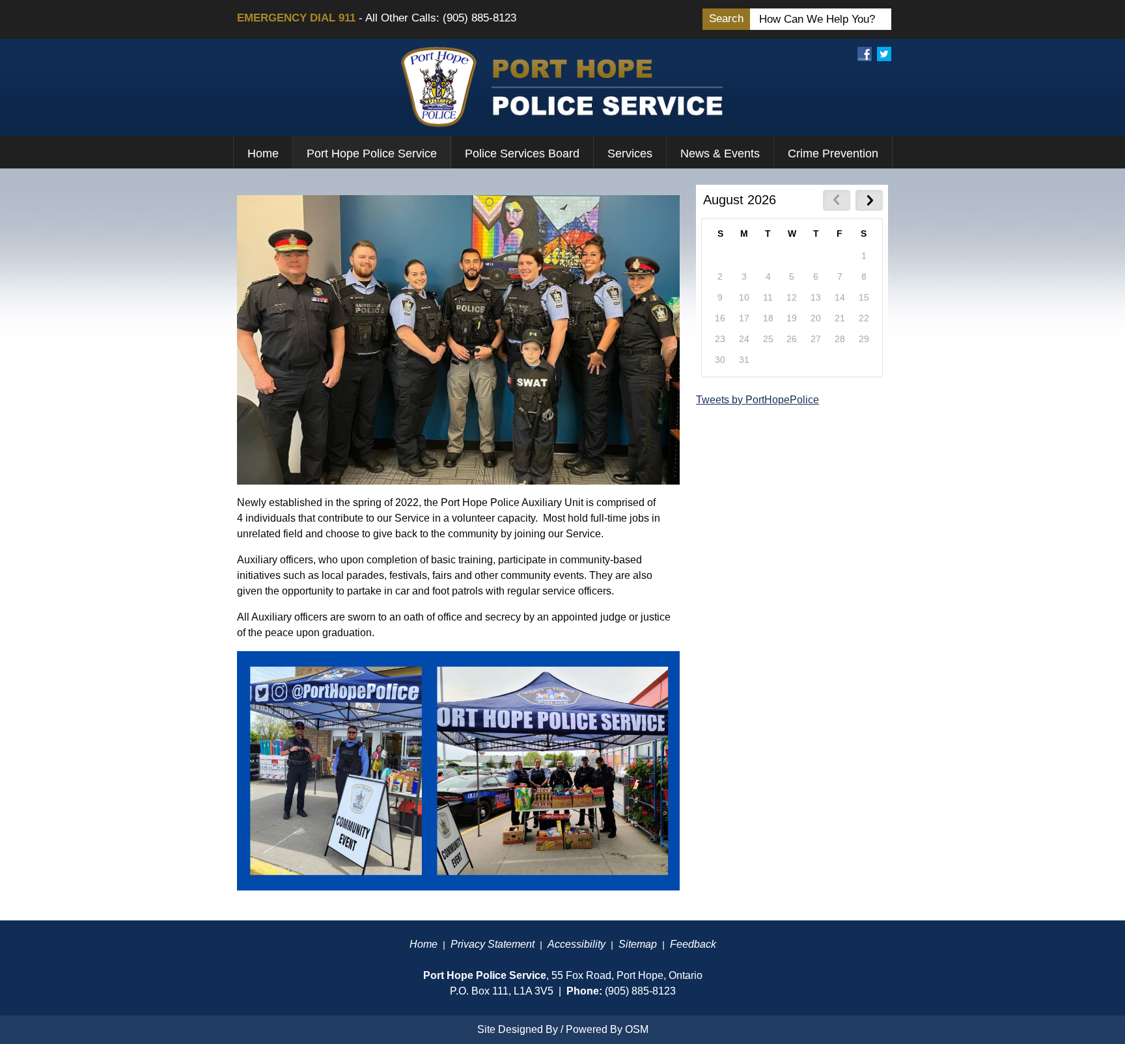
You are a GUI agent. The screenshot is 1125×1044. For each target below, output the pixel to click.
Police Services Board (522, 153)
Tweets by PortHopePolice (757, 399)
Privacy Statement (493, 944)
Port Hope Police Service (372, 153)
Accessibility (576, 944)
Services (629, 153)
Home (263, 153)
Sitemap (637, 944)
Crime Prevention (833, 153)
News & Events (720, 153)
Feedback (693, 944)
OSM (636, 1029)
